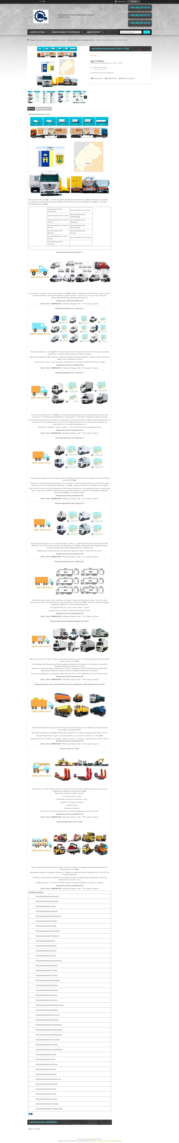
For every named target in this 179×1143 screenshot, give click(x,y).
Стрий (98, 40)
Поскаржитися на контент (97, 1141)
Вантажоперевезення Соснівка (47, 1104)
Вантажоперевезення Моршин (47, 911)
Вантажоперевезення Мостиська (48, 1015)
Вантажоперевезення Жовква (46, 995)
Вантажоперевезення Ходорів (46, 1064)
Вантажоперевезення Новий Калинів (49, 1030)
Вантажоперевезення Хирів (46, 1069)
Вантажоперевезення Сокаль (46, 1099)
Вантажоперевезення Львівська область (80, 40)
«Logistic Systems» (37, 32)
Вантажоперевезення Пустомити (48, 1039)
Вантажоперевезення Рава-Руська (48, 1079)
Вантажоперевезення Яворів (46, 1074)
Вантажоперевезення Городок (46, 975)
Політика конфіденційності (114, 1141)
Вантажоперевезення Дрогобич (47, 901)
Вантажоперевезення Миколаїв (47, 1020)
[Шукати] (146, 32)
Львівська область (36, 892)
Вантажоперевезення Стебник (47, 1044)
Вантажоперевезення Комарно (47, 1010)
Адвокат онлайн (93, 32)
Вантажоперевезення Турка (46, 1054)
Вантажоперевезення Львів (46, 906)
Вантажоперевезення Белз (45, 941)
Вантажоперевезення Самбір (46, 921)
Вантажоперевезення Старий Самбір (49, 1109)
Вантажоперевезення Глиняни (47, 970)
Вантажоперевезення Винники (47, 965)
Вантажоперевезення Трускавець (48, 931)
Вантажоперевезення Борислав (47, 896)
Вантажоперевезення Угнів (45, 1059)
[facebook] (29, 1114)
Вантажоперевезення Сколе (46, 1094)
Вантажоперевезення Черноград (47, 936)
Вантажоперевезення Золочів (46, 1000)
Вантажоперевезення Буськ (46, 955)
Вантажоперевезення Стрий (46, 926)
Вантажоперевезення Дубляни (47, 985)
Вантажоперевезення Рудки (46, 1089)
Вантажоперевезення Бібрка (46, 945)
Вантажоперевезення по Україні (55, 40)
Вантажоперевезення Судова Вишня (49, 1049)
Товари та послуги (36, 40)
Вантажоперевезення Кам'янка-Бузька (50, 1005)
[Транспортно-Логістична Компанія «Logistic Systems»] (40, 16)
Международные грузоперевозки (66, 32)
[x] (31, 1114)
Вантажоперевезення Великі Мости (48, 960)
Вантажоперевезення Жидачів (47, 990)
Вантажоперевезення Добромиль (48, 980)
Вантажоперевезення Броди (46, 950)
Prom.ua (99, 1139)
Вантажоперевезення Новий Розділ (48, 916)
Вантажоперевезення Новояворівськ (49, 1025)
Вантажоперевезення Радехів (46, 1084)
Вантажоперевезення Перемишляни (49, 1034)
